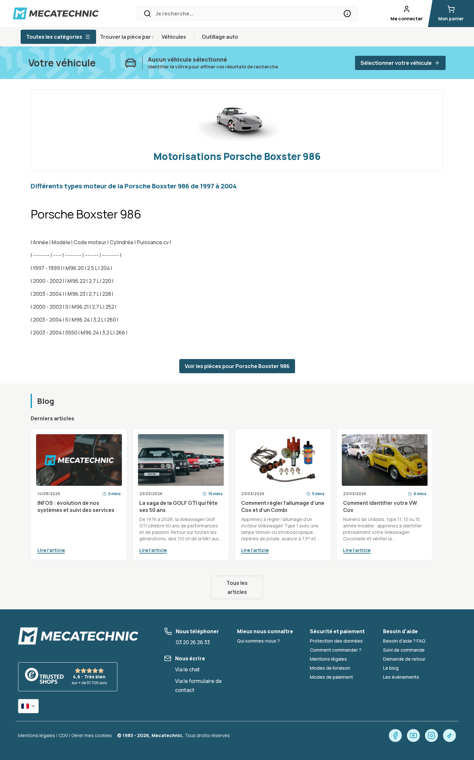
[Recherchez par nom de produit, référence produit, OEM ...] (347, 13)
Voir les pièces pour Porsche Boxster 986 (237, 366)
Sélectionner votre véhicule (396, 62)
